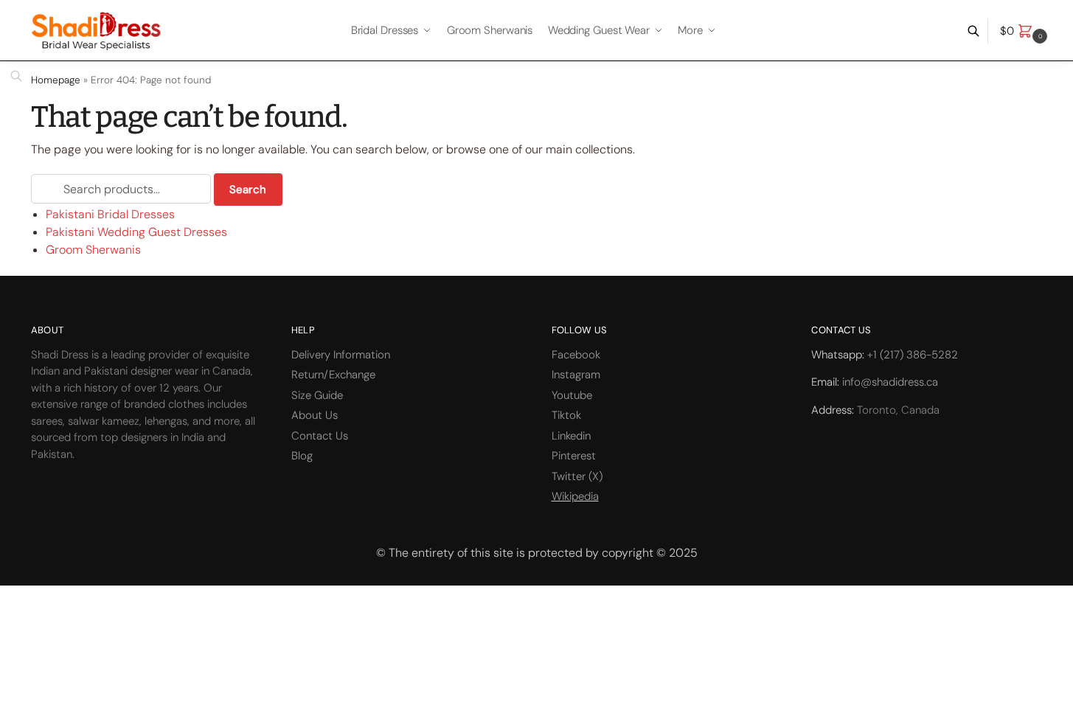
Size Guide (317, 395)
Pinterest (574, 455)
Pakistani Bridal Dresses (110, 214)
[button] (1025, 31)
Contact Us (319, 435)
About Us (314, 415)
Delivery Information (340, 354)
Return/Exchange (333, 374)
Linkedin (571, 435)
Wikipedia (575, 496)
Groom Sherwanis (93, 249)
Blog (302, 455)
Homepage (55, 80)
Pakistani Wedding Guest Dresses (136, 232)
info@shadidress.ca (890, 382)
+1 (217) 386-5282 (912, 354)
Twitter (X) (577, 476)
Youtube (572, 395)
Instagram (576, 374)
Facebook (576, 354)
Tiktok (566, 415)
